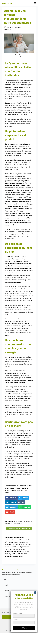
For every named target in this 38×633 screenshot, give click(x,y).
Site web (6, 590)
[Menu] (35, 3)
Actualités (7, 29)
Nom (6, 579)
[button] (11, 498)
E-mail (6, 585)
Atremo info (7, 3)
